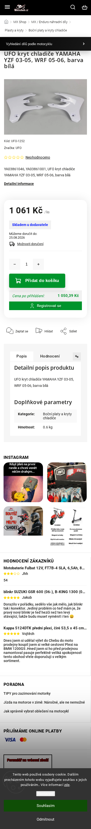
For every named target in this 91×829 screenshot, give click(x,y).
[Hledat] (73, 7)
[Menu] (7, 7)
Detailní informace (19, 184)
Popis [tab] (21, 356)
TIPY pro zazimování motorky (27, 693)
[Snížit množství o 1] (14, 264)
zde (67, 785)
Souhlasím (46, 805)
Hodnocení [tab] (50, 356)
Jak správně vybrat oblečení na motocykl (36, 711)
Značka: (12, 148)
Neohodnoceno (38, 157)
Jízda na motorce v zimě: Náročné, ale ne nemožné (44, 702)
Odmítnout (45, 819)
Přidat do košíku (42, 280)
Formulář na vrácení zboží (28, 760)
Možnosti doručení (30, 244)
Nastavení (45, 794)
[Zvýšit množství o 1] (38, 264)
